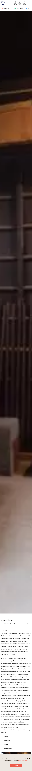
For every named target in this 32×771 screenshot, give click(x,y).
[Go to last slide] (11, 8)
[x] (30, 624)
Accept (16, 765)
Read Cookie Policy (23, 760)
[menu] (29, 3)
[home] (6, 3)
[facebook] (27, 624)
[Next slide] (30, 8)
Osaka (9, 701)
